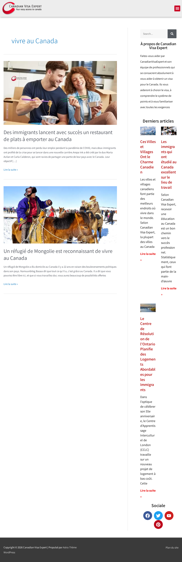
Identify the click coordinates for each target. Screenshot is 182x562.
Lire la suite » (11, 169)
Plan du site (172, 547)
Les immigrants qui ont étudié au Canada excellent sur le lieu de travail (168, 164)
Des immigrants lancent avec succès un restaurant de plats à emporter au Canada (58, 136)
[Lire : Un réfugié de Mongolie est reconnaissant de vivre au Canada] (60, 214)
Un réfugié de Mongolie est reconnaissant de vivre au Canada (58, 254)
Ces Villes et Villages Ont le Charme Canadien (148, 157)
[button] (177, 8)
